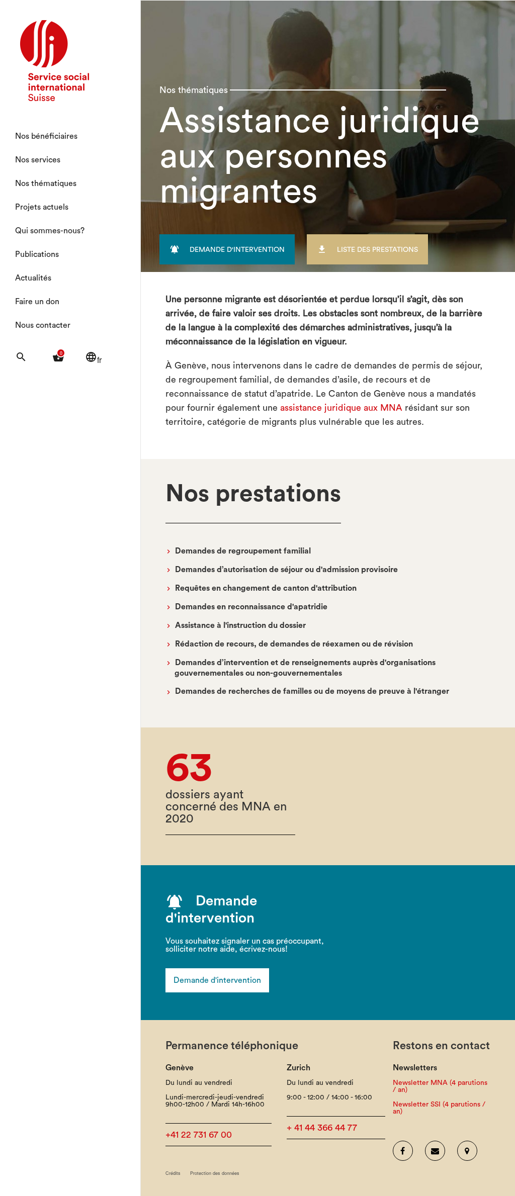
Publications (37, 254)
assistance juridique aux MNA (341, 407)
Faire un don (37, 302)
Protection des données (214, 1173)
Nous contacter (42, 325)
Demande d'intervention (217, 980)
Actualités (33, 278)
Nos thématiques (45, 183)
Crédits (173, 1173)
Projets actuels (41, 207)
